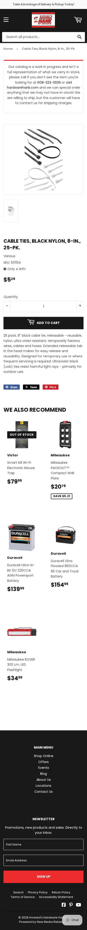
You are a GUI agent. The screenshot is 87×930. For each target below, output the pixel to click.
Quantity (10, 296)
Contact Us (43, 791)
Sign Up (43, 876)
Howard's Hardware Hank (47, 917)
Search (18, 892)
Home (8, 49)
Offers (43, 762)
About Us (43, 779)
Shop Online (43, 756)
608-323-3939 (49, 82)
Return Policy (61, 892)
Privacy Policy (38, 892)
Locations (43, 785)
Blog (43, 773)
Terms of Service (23, 897)
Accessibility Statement (56, 897)
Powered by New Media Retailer (41, 922)
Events (43, 767)
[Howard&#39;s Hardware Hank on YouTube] (78, 905)
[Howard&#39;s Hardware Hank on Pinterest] (71, 905)
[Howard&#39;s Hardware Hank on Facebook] (64, 905)
